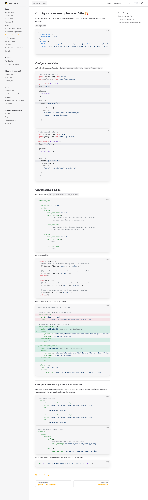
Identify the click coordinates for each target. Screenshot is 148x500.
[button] (15, 9)
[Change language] (128, 3)
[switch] (136, 3)
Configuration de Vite (125, 16)
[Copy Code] (107, 32)
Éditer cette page (44, 475)
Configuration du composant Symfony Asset (130, 22)
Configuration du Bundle (126, 19)
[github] (142, 3)
